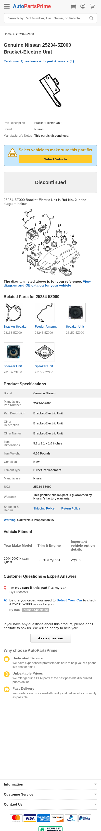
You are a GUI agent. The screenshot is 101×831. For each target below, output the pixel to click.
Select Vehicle (55, 159)
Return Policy (70, 508)
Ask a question (50, 638)
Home (8, 34)
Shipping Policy (44, 508)
